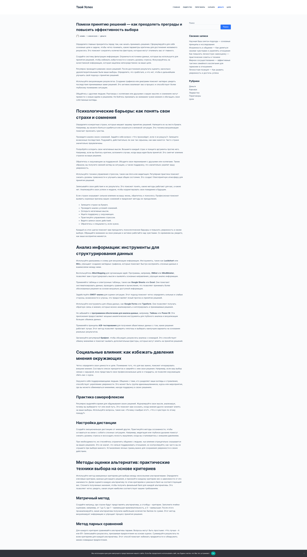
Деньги (221, 7)
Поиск (192, 23)
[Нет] (304, 553)
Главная (176, 7)
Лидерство (187, 7)
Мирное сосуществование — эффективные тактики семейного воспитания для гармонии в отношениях (209, 63)
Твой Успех (84, 7)
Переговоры (200, 7)
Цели (229, 7)
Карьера (211, 7)
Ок (213, 553)
